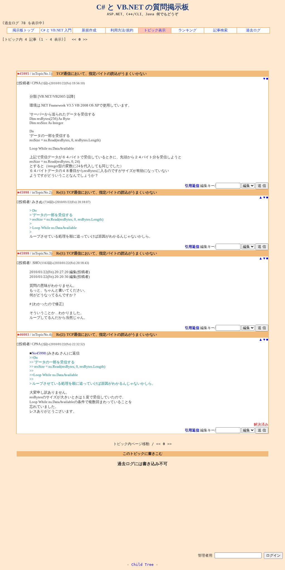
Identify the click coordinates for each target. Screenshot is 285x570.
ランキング (187, 30)
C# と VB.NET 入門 (56, 30)
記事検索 (220, 30)
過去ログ (253, 30)
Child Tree (142, 564)
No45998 (39, 353)
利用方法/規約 (121, 30)
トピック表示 (155, 30)
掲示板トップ (23, 30)
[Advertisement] (142, 58)
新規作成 (89, 30)
